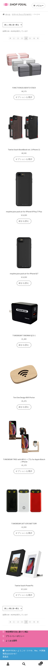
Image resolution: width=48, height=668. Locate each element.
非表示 (5, 656)
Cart (37, 662)
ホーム (7, 14)
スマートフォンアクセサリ (22, 14)
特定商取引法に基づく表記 (17, 632)
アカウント (8, 664)
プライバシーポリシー (15, 636)
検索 (24, 664)
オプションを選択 (24, 97)
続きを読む (24, 221)
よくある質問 (11, 640)
